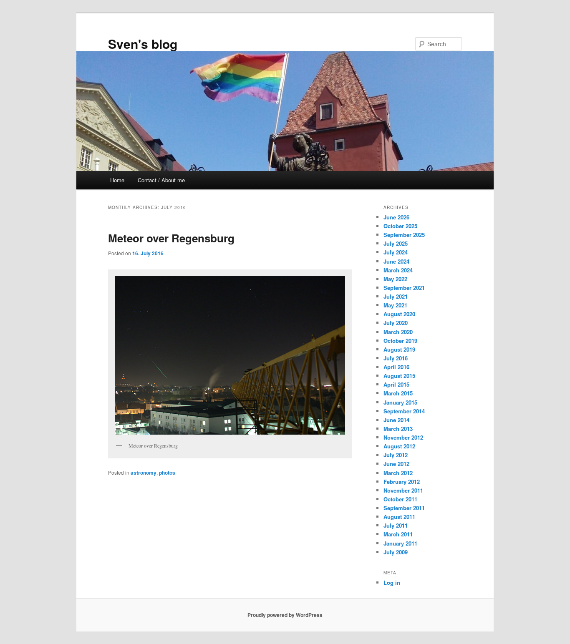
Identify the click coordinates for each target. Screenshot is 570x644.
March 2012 (398, 473)
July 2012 (395, 455)
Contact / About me (161, 180)
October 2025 (400, 226)
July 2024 (395, 252)
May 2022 (395, 279)
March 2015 (398, 393)
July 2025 (395, 243)
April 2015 (396, 384)
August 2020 (399, 314)
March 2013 (398, 429)
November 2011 (403, 490)
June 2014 (396, 420)
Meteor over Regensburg (171, 238)
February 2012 (401, 482)
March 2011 (398, 534)
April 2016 (396, 367)
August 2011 (399, 517)
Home (117, 180)
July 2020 (395, 323)
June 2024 (396, 261)
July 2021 (395, 296)
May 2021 (395, 305)
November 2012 (403, 437)
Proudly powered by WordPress (285, 615)
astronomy (143, 472)
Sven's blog (142, 44)
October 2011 (400, 499)
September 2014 (404, 411)
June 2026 (396, 217)
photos (167, 472)
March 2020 (398, 332)
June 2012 (396, 464)
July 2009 (395, 552)
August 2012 (399, 446)
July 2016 (395, 358)
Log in (391, 582)
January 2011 (400, 543)
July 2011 (395, 525)
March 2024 (398, 270)
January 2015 (400, 402)
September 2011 (404, 508)
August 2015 (399, 376)
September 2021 (404, 288)
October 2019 (400, 341)
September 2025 (404, 235)
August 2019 (399, 349)
